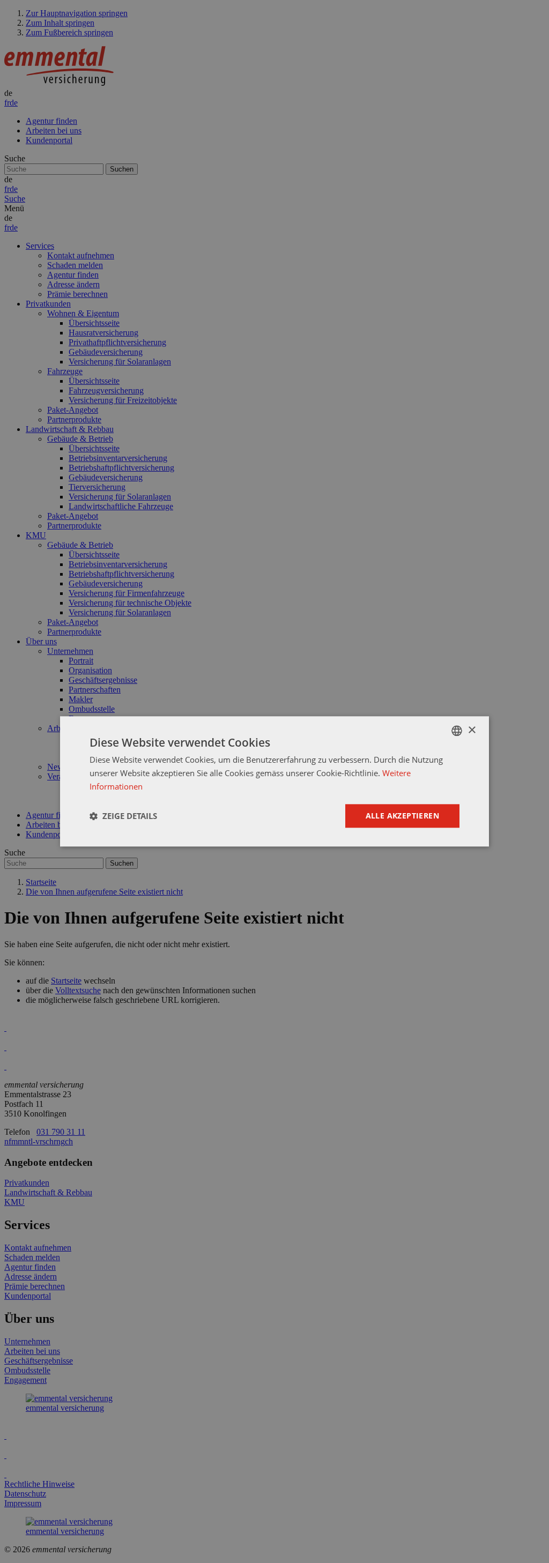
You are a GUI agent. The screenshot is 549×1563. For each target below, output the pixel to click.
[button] (123, 816)
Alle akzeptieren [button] (402, 815)
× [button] (472, 730)
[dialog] (274, 781)
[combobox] (456, 730)
